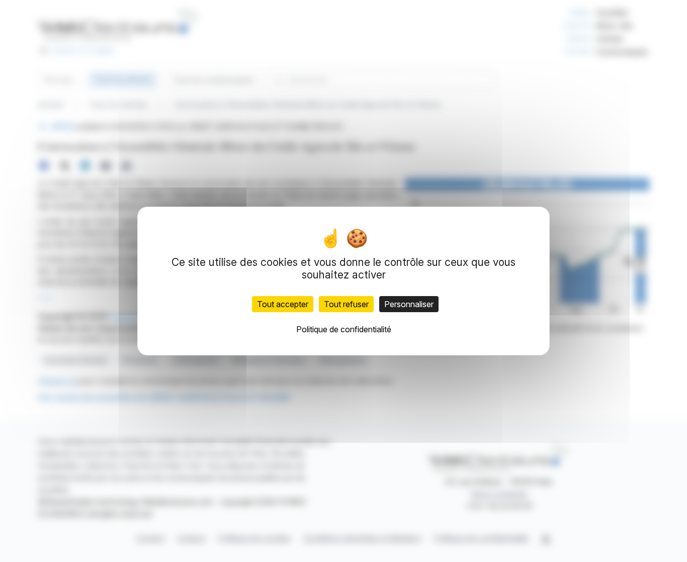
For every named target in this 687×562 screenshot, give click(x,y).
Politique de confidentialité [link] (343, 329)
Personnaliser (409, 304)
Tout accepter (282, 304)
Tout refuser (346, 304)
